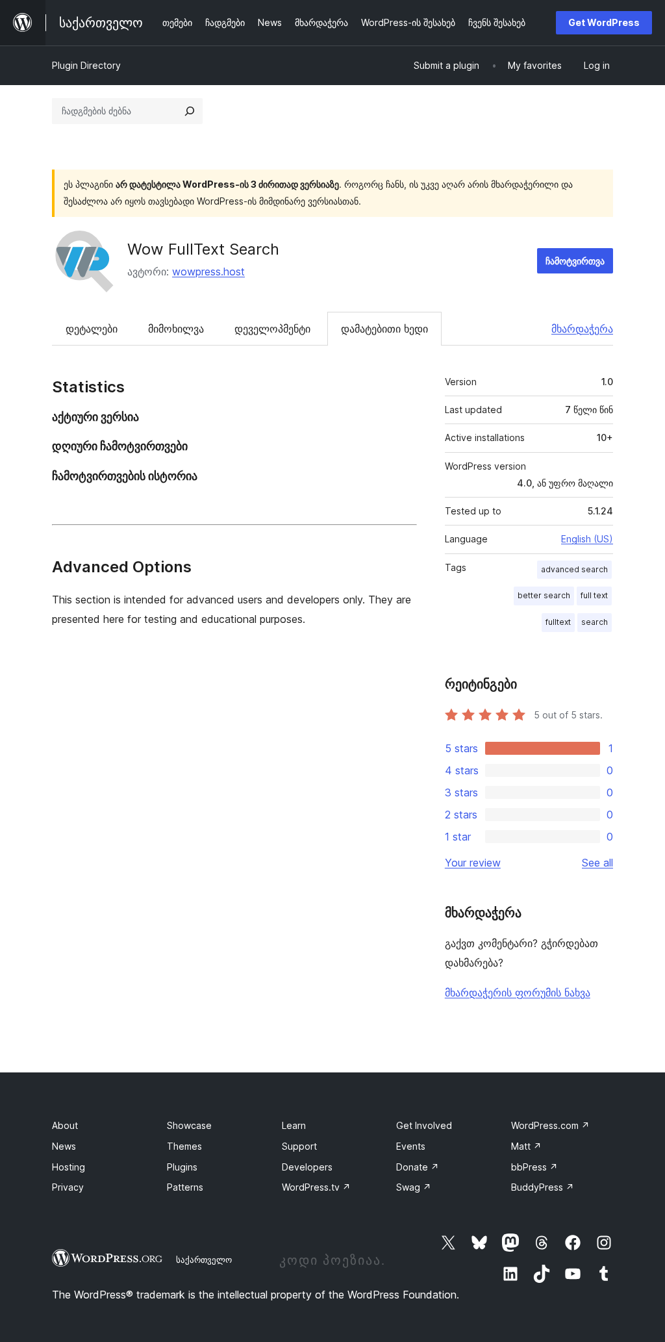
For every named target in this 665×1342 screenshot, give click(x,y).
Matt (526, 1146)
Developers (307, 1166)
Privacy (68, 1187)
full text (594, 595)
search (594, 622)
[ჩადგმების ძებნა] (190, 111)
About (65, 1125)
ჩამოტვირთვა (575, 260)
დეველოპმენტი (272, 328)
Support (299, 1146)
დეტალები (92, 328)
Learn (294, 1125)
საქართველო (204, 1259)
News (64, 1146)
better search (544, 595)
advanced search (574, 569)
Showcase (189, 1125)
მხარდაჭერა (582, 328)
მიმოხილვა (176, 328)
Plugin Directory (86, 65)
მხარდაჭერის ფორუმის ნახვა (517, 992)
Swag (413, 1187)
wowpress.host (208, 271)
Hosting (68, 1166)
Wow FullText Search (203, 249)
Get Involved (424, 1125)
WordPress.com (550, 1125)
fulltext (558, 622)
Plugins (182, 1166)
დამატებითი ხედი (384, 328)
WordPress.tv (316, 1187)
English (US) (587, 538)
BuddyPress (542, 1187)
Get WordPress (604, 22)
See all (597, 862)
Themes (184, 1146)
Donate (417, 1166)
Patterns (185, 1187)
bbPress (534, 1166)
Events (410, 1146)
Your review (473, 862)
